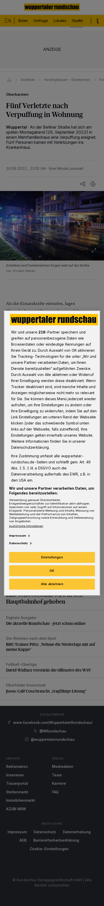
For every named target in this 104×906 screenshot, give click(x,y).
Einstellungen (52, 557)
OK (52, 571)
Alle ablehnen (52, 584)
